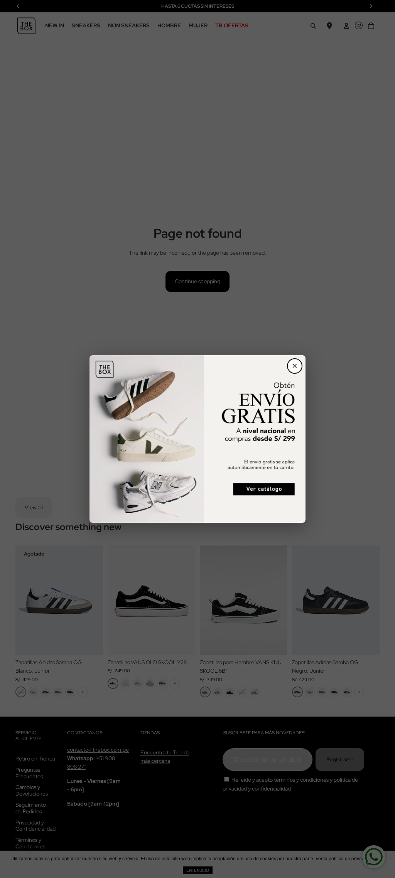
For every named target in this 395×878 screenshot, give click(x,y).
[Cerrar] (295, 366)
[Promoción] (197, 439)
